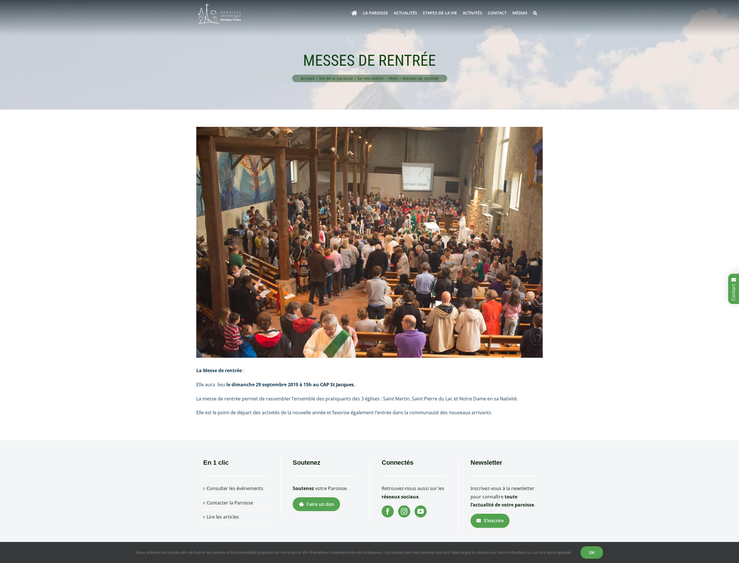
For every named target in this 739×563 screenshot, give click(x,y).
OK (592, 552)
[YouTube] (421, 511)
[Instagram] (404, 511)
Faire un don (320, 504)
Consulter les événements (235, 488)
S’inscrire (494, 520)
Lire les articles (223, 517)
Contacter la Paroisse (230, 503)
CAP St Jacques (337, 384)
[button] (535, 13)
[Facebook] (388, 511)
